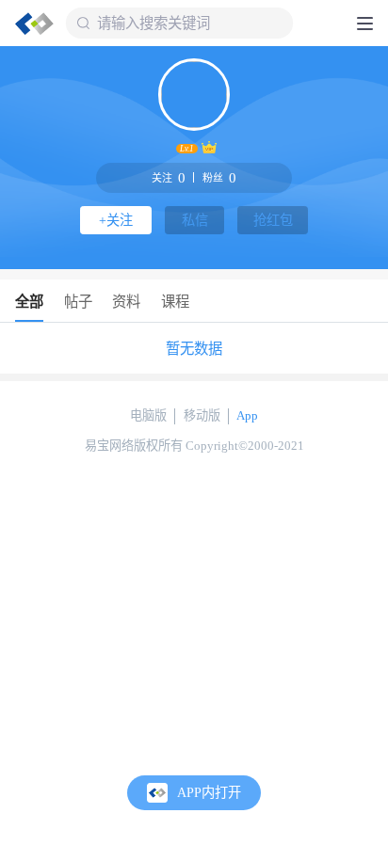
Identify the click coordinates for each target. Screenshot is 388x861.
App (247, 415)
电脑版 (148, 415)
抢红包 (273, 220)
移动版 (202, 415)
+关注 (116, 220)
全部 (29, 302)
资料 (126, 302)
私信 (195, 220)
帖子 (78, 302)
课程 (175, 302)
